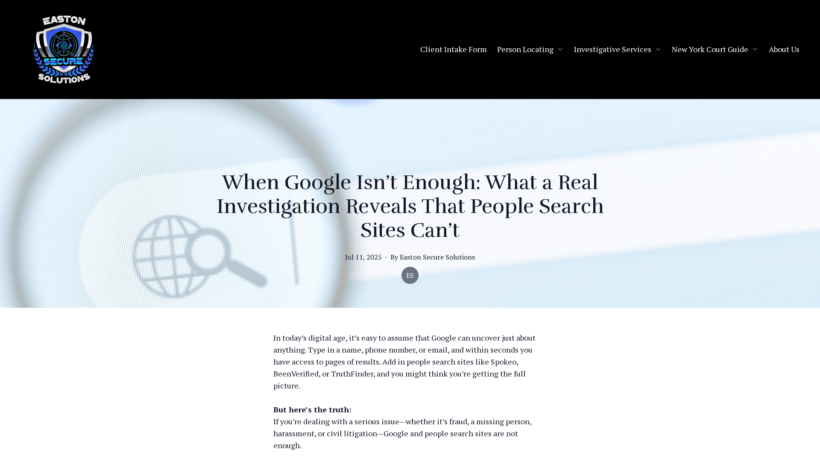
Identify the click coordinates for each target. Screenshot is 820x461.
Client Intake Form (453, 49)
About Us (784, 49)
